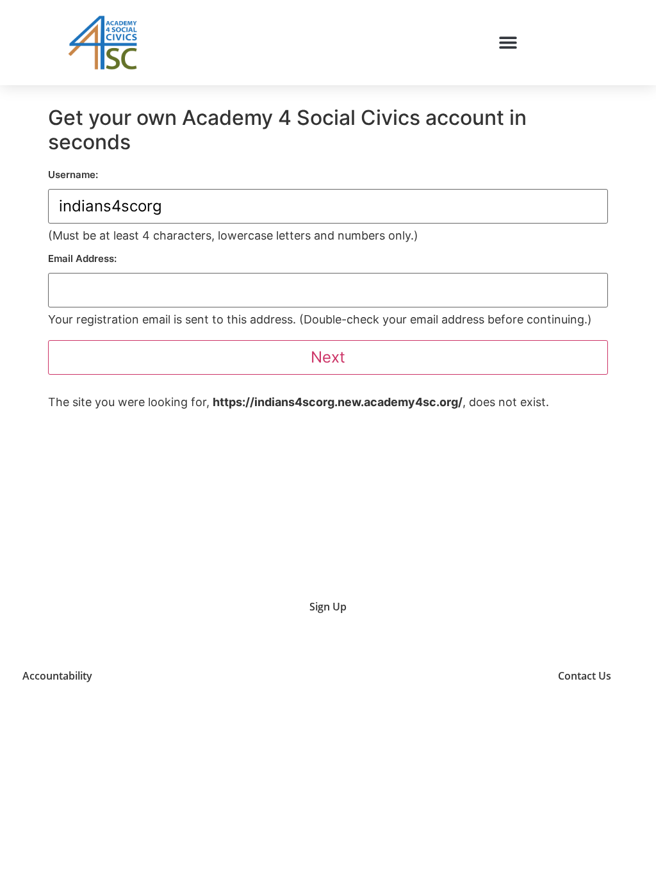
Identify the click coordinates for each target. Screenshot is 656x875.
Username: (73, 174)
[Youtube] (418, 675)
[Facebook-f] (515, 675)
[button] (508, 42)
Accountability (57, 676)
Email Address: (82, 258)
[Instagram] (450, 675)
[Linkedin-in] (483, 675)
